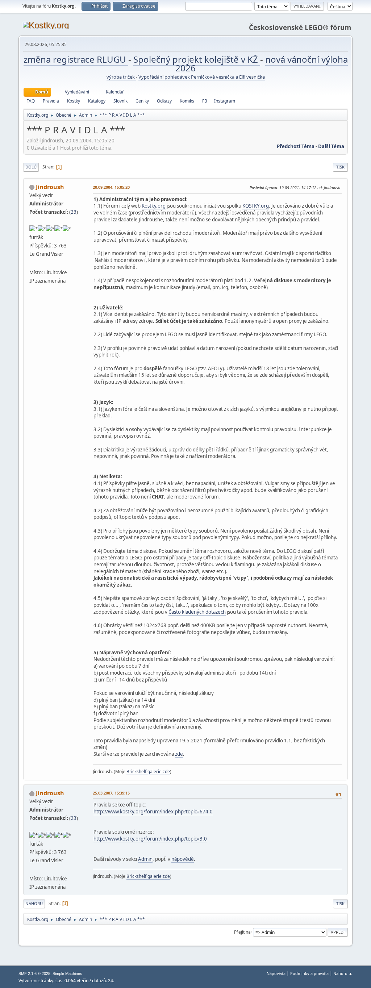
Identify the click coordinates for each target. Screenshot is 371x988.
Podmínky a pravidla (309, 973)
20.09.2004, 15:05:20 (111, 187)
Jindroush (50, 187)
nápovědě (182, 859)
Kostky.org (154, 206)
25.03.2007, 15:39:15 (111, 793)
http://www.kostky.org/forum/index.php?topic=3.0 (150, 838)
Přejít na (242, 932)
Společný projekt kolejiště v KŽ (196, 59)
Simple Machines (67, 973)
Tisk (340, 167)
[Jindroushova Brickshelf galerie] (32, 263)
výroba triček (121, 77)
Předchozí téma (295, 146)
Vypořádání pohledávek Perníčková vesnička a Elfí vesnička (201, 77)
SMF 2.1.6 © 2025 (34, 973)
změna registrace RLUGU (76, 59)
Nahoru (34, 903)
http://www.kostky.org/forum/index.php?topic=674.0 (153, 811)
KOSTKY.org (255, 206)
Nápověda (276, 973)
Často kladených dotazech (197, 612)
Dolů (31, 167)
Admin (145, 859)
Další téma (331, 146)
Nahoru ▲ (343, 973)
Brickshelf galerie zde (148, 771)
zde (179, 754)
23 (73, 212)
